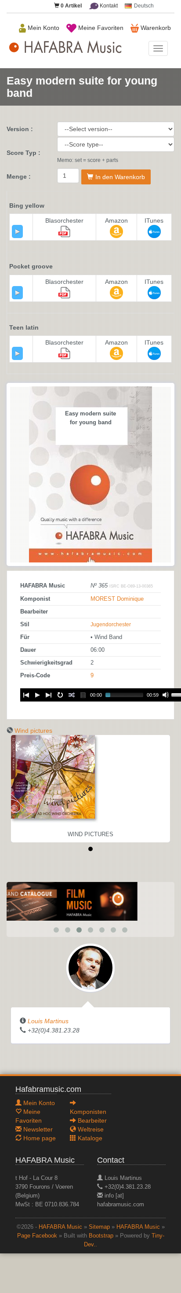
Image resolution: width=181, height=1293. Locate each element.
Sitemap (99, 1227)
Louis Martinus (48, 1021)
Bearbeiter (91, 1120)
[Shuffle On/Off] (71, 694)
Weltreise (90, 1129)
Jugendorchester (110, 624)
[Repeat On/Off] (60, 694)
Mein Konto (42, 27)
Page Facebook (37, 1236)
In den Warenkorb (120, 176)
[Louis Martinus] (90, 967)
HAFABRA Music (60, 1227)
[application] (17, 231)
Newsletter (37, 1129)
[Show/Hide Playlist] (83, 694)
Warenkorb (155, 27)
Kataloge (89, 1138)
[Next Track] (48, 694)
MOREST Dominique (117, 599)
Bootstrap (101, 1236)
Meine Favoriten (99, 27)
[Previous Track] (25, 694)
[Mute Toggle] (165, 694)
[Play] (17, 231)
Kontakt (108, 6)
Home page (39, 1138)
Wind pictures (33, 730)
